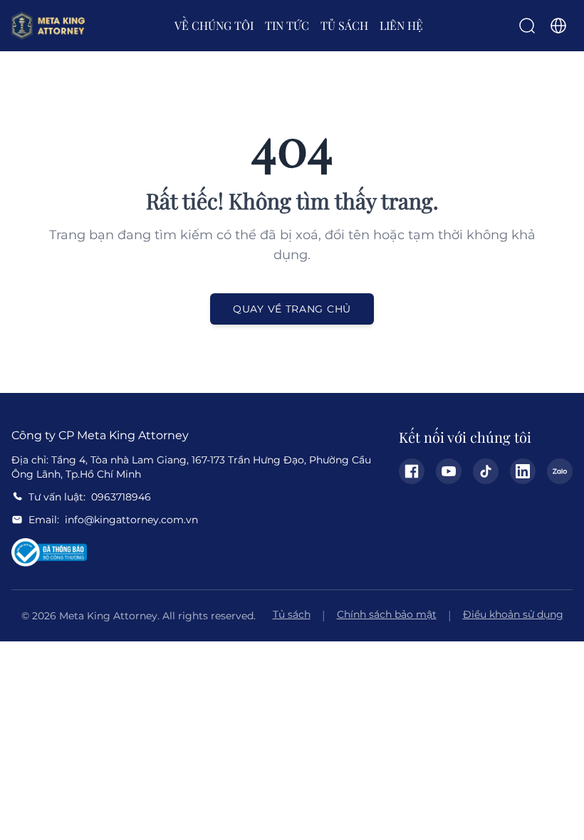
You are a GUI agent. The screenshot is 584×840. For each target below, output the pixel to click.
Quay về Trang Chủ (292, 309)
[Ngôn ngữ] (558, 25)
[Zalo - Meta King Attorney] (560, 471)
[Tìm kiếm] (527, 25)
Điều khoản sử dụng (513, 614)
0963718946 (121, 496)
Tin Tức (287, 25)
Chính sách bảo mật (387, 614)
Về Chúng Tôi (214, 25)
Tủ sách (292, 614)
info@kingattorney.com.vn (131, 519)
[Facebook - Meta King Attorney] (411, 471)
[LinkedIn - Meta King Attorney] (523, 471)
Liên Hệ (401, 25)
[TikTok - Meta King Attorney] (486, 471)
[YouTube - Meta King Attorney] (449, 471)
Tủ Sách (344, 25)
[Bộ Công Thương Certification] (49, 552)
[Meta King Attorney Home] (48, 25)
